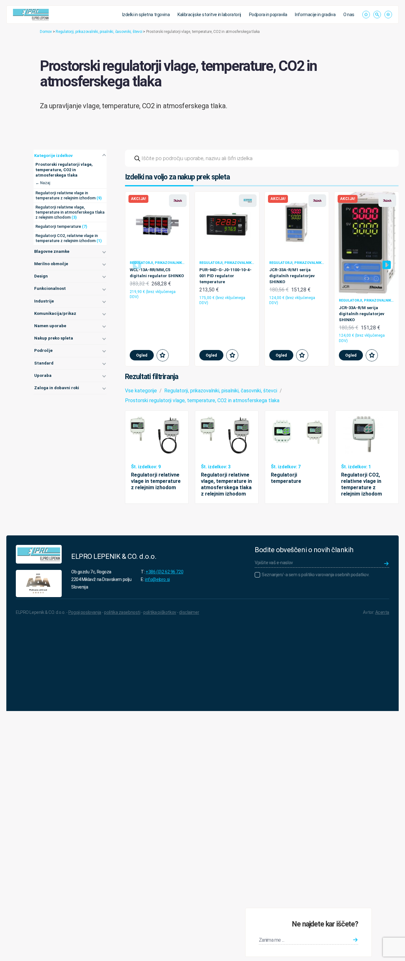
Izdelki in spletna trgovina (146, 14)
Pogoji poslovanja (84, 612)
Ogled (141, 355)
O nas (348, 14)
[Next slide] (387, 265)
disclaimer (189, 612)
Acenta (382, 612)
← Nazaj (42, 183)
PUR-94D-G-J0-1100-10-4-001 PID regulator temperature (225, 275)
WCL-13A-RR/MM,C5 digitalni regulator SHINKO (157, 272)
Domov (46, 31)
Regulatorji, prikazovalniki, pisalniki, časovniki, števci (99, 31)
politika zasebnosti (122, 612)
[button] (163, 355)
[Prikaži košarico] (388, 14)
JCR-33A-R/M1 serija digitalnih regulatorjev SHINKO (292, 275)
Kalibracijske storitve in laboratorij (209, 14)
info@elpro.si (157, 579)
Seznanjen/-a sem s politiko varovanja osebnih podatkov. (315, 574)
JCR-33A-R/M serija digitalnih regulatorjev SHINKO (361, 313)
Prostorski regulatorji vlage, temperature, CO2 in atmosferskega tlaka (202, 400)
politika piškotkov (159, 612)
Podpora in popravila (268, 14)
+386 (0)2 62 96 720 (164, 571)
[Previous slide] (137, 265)
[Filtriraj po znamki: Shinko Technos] (178, 200)
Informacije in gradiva (315, 14)
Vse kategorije (141, 391)
